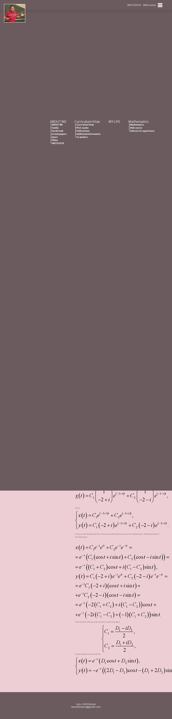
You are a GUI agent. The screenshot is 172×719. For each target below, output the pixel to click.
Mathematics (138, 122)
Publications (82, 131)
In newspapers (59, 134)
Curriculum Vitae (87, 122)
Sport (55, 137)
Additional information (88, 134)
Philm (55, 140)
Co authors (82, 137)
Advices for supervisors (142, 131)
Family (55, 128)
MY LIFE (114, 122)
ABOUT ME (58, 122)
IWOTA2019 (134, 5)
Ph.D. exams (82, 128)
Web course (149, 5)
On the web (57, 131)
